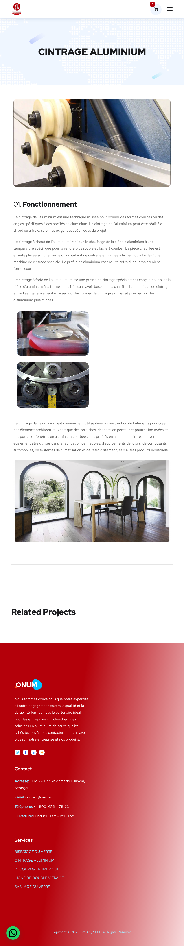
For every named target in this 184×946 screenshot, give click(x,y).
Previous (27, 580)
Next (161, 580)
